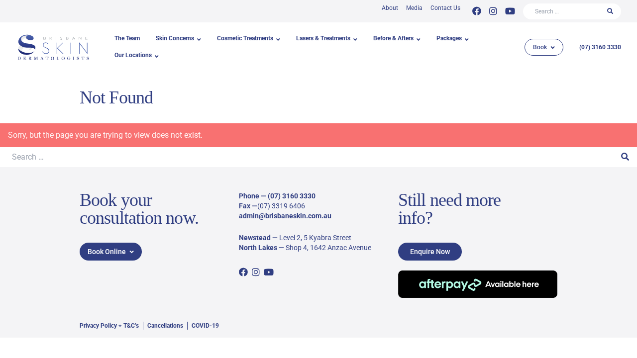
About (390, 7)
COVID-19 (205, 325)
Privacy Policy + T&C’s (109, 325)
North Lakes (258, 248)
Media (414, 7)
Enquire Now (430, 252)
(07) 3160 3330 (600, 47)
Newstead (255, 238)
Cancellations (165, 325)
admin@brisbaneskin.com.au (285, 216)
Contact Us (445, 7)
